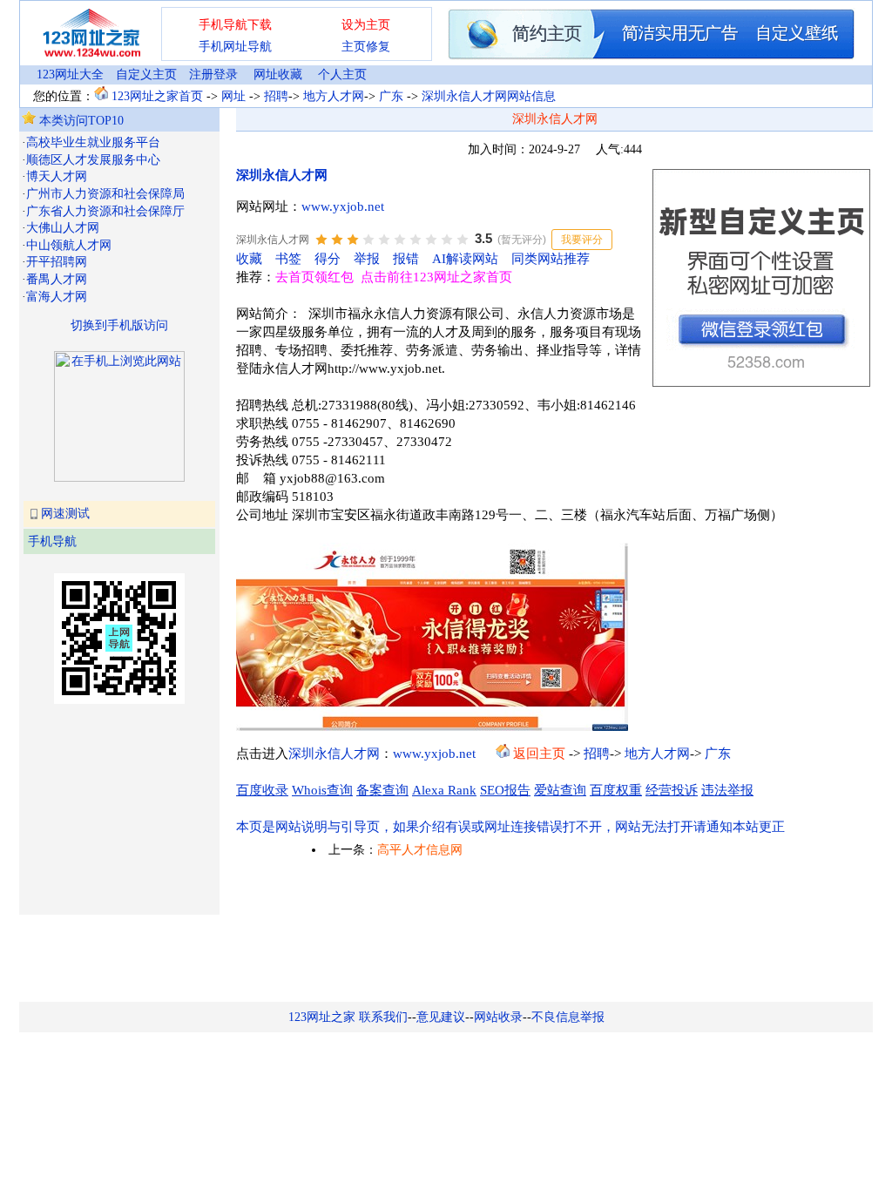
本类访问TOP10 (80, 120)
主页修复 (365, 46)
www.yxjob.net (342, 206)
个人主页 (342, 74)
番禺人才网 (56, 279)
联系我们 (383, 1017)
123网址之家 (321, 1017)
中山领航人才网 (69, 245)
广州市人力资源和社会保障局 (105, 193)
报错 (406, 259)
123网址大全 (70, 74)
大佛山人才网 (62, 227)
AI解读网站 (465, 259)
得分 (327, 259)
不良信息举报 (568, 1017)
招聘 (276, 96)
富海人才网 (56, 296)
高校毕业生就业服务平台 (93, 142)
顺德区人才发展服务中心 (93, 159)
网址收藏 (277, 74)
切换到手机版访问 (119, 325)
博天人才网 (56, 176)
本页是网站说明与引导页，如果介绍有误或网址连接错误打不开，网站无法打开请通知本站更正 (510, 827)
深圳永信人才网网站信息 (489, 96)
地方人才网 (333, 96)
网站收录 (498, 1017)
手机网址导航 (235, 46)
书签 (288, 259)
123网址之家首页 (157, 96)
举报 (367, 259)
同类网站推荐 (550, 259)
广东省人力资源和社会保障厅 (105, 211)
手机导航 (52, 541)
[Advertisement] (109, 807)
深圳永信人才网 (282, 175)
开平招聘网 (56, 261)
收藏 (249, 259)
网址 (233, 96)
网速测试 (65, 513)
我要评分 (582, 239)
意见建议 (440, 1017)
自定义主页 (146, 74)
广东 (391, 96)
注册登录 (213, 74)
